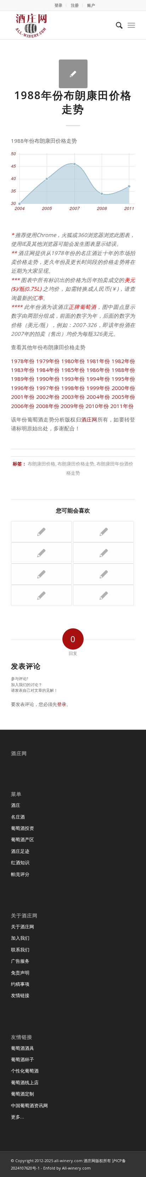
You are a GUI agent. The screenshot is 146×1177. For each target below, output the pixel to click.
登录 (58, 5)
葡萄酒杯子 (22, 1059)
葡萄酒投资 (22, 828)
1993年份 (73, 378)
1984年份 (48, 369)
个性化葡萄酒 (25, 1071)
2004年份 (98, 396)
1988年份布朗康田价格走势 (73, 102)
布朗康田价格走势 (75, 463)
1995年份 (123, 378)
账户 (91, 5)
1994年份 (98, 378)
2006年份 (22, 405)
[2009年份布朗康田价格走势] (41, 531)
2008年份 (47, 405)
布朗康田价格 (41, 463)
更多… (17, 1117)
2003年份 (73, 396)
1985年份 (73, 369)
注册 (75, 5)
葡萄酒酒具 (22, 1048)
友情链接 (20, 995)
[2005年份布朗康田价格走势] (41, 574)
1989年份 (23, 378)
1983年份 (23, 369)
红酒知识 (20, 862)
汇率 (37, 297)
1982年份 (123, 360)
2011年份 (122, 405)
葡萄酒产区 (22, 839)
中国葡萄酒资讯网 (29, 1105)
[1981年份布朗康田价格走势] (41, 595)
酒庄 (15, 805)
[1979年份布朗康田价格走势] (103, 553)
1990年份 (48, 378)
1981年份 (98, 360)
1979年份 (48, 360)
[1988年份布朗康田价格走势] (73, 74)
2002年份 (48, 396)
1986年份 (98, 369)
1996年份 (23, 387)
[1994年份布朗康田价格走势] (103, 595)
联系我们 (20, 949)
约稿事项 (20, 984)
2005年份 (123, 396)
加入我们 (20, 938)
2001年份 (23, 396)
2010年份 (97, 405)
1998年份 (73, 387)
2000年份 (123, 387)
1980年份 (73, 360)
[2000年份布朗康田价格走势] (103, 531)
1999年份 (98, 387)
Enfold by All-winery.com (67, 1168)
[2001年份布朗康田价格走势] (103, 574)
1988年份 (123, 369)
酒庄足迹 (20, 851)
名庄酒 (18, 817)
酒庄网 (89, 419)
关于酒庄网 (22, 926)
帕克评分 (20, 874)
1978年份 (23, 360)
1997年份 (48, 387)
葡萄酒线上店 (25, 1082)
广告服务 (20, 961)
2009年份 (72, 405)
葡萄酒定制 (22, 1094)
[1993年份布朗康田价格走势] (41, 553)
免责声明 (20, 972)
